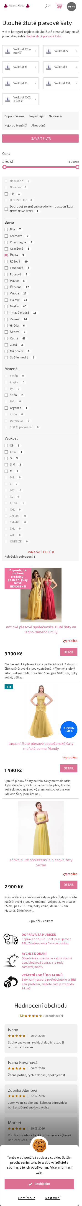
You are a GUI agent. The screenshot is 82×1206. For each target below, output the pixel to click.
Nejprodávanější (16, 125)
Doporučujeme (15, 116)
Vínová (18, 293)
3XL (15, 528)
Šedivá (17, 332)
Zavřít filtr (41, 138)
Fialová (18, 300)
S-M (15, 464)
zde (39, 1172)
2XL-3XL (18, 516)
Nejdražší (55, 116)
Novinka (18, 187)
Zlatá (16, 345)
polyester (19, 420)
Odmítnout (26, 1198)
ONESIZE (19, 541)
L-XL (15, 490)
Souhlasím (42, 1184)
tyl (14, 389)
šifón (16, 395)
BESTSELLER (21, 200)
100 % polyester (24, 427)
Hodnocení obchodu (41, 1005)
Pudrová (18, 274)
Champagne (21, 242)
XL (14, 496)
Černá (18, 338)
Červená (19, 287)
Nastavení (52, 1198)
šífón (16, 414)
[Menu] (71, 6)
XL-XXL (17, 503)
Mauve (17, 281)
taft (15, 401)
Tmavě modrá (23, 312)
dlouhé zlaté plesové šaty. (44, 36)
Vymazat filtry (39, 552)
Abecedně (38, 125)
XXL (15, 509)
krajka (17, 382)
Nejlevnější (36, 116)
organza (18, 408)
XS (14, 445)
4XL (15, 535)
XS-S (16, 452)
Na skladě (19, 181)
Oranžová (19, 248)
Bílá (15, 229)
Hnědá (17, 325)
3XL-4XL (18, 522)
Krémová (19, 236)
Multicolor (19, 351)
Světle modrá (22, 357)
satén (17, 376)
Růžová (19, 261)
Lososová (19, 268)
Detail (69, 652)
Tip (15, 194)
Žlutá (17, 255)
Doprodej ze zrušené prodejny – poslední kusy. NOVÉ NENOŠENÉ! (42, 208)
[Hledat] (47, 6)
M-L (15, 477)
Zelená (18, 319)
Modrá (18, 306)
